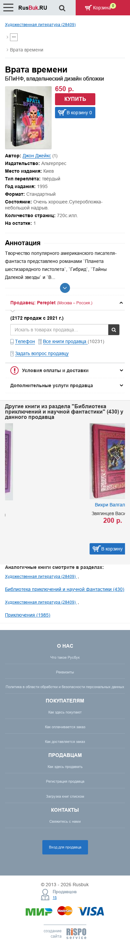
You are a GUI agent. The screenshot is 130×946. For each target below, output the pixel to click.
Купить (75, 99)
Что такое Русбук (65, 657)
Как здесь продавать (65, 766)
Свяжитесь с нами (65, 821)
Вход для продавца (65, 847)
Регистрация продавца (65, 781)
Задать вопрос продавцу (42, 353)
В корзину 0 (79, 112)
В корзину (51, 548)
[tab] (65, 302)
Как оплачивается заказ (65, 727)
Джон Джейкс (37, 155)
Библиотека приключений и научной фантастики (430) (64, 589)
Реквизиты (65, 672)
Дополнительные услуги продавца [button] (51, 385)
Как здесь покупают (65, 712)
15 (55, 897)
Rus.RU (32, 8)
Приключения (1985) (27, 615)
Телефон (25, 341)
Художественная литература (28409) (40, 24)
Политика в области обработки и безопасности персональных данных (65, 686)
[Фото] (28, 147)
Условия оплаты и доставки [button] (55, 370)
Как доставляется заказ (65, 741)
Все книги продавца (65, 341)
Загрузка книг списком (65, 796)
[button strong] (65, 302)
